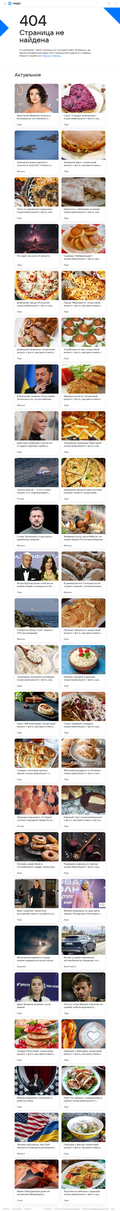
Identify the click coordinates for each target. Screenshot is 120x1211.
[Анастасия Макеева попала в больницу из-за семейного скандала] (37, 106)
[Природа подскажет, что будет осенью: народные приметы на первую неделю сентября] (37, 807)
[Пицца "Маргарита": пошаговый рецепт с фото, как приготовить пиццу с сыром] (83, 293)
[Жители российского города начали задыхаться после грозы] (37, 948)
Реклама (27, 1209)
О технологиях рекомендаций (67, 1209)
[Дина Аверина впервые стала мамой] (37, 994)
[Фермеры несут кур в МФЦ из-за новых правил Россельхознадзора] (83, 527)
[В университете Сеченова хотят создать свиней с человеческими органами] (83, 573)
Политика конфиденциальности (95, 1209)
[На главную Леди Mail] (16, 3)
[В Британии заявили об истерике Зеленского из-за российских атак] (37, 386)
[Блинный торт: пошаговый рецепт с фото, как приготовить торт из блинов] (83, 807)
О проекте (47, 1209)
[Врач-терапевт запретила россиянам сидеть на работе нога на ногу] (37, 901)
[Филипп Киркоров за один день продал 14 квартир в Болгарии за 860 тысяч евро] (83, 901)
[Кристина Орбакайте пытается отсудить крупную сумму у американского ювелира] (37, 433)
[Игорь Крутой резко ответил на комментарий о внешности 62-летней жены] (37, 573)
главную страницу (51, 55)
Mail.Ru (6, 1209)
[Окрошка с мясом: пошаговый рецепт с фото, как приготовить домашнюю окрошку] (83, 1135)
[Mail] (10, 3)
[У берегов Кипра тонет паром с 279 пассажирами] (37, 620)
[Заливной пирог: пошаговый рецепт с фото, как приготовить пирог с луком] (83, 152)
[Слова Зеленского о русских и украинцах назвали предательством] (37, 527)
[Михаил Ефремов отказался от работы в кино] (37, 1088)
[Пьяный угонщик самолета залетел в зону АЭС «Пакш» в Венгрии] (37, 152)
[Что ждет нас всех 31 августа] (37, 246)
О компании (16, 1209)
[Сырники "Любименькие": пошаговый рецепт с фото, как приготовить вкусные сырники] (83, 246)
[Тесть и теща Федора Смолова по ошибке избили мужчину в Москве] (83, 994)
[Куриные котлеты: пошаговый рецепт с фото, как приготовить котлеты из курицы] (83, 386)
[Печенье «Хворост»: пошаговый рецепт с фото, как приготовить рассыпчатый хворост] (83, 620)
